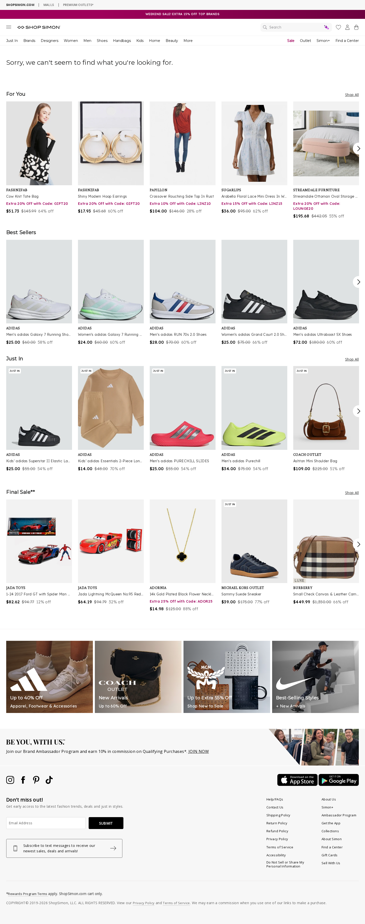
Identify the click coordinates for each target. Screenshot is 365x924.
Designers (49, 40)
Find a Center (347, 40)
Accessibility (276, 855)
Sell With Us (331, 863)
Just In (12, 40)
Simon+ (323, 40)
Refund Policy (277, 831)
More (188, 40)
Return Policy (276, 823)
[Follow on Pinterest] (36, 782)
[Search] (296, 27)
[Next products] (359, 148)
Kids (140, 40)
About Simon (332, 839)
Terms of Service (279, 847)
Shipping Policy (278, 815)
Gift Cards (330, 855)
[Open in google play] (339, 784)
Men (87, 40)
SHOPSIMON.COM (20, 4)
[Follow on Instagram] (10, 782)
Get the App (331, 823)
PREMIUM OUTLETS (78, 4)
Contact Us (275, 807)
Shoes (102, 40)
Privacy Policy (277, 839)
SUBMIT (106, 823)
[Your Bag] (356, 28)
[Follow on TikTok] (49, 782)
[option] (39, 157)
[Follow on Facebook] (23, 782)
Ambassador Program (339, 815)
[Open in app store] (298, 784)
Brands (29, 40)
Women (71, 40)
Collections (330, 831)
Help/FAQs (274, 799)
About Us (329, 799)
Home (154, 40)
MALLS (48, 4)
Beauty (172, 40)
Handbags (122, 40)
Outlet (305, 40)
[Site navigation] (8, 28)
